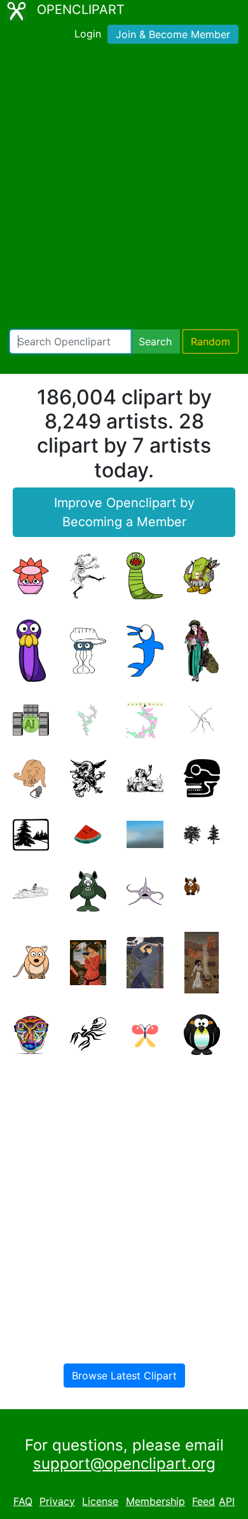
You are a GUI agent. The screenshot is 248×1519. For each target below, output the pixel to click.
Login (87, 33)
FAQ (22, 1501)
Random (210, 341)
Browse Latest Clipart (124, 1375)
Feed (203, 1501)
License (100, 1501)
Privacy (57, 1501)
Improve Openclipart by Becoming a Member (124, 512)
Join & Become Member (173, 34)
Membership (155, 1501)
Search (155, 341)
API (227, 1501)
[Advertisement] (124, 189)
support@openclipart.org (124, 1463)
